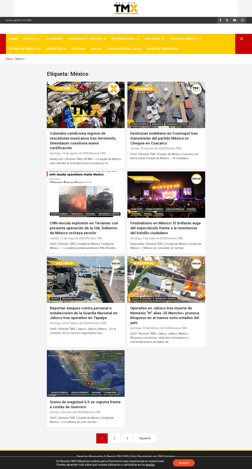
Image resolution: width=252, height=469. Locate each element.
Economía (54, 39)
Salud (96, 49)
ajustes (150, 464)
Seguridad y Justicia (85, 39)
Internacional (123, 39)
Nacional (152, 39)
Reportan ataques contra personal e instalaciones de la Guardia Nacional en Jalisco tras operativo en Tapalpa (84, 313)
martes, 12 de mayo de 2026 (67, 238)
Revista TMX (98, 153)
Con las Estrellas (122, 49)
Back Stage (137, 209)
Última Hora (111, 393)
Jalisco (55, 299)
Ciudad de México (183, 39)
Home (13, 39)
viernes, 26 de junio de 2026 (147, 148)
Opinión (159, 214)
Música (148, 214)
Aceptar (184, 462)
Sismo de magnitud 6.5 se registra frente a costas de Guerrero (85, 404)
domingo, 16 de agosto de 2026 (69, 153)
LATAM (54, 124)
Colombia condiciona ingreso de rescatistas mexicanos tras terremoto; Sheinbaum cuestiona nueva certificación (83, 140)
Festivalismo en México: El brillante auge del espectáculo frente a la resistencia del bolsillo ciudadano (165, 228)
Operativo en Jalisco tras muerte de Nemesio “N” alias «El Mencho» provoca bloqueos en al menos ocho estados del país (164, 315)
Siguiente (145, 438)
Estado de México (23, 49)
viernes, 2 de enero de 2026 (67, 412)
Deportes (54, 49)
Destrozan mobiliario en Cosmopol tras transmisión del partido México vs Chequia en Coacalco (164, 138)
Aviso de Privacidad (163, 49)
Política (30, 39)
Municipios (157, 124)
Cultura (78, 49)
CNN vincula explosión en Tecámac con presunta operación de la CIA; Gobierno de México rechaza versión (84, 228)
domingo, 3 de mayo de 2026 (148, 238)
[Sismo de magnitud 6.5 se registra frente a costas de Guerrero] (86, 373)
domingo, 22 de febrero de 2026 (70, 323)
